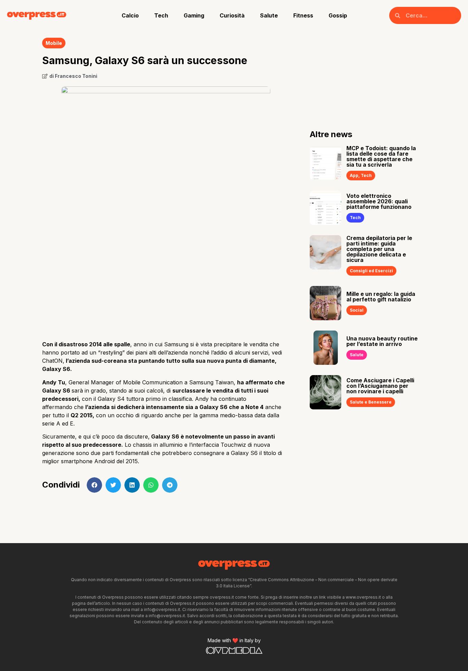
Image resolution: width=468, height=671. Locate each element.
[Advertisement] (165, 280)
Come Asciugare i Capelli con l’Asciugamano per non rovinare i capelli (380, 386)
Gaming (194, 15)
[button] (94, 485)
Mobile (54, 43)
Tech (161, 15)
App (354, 175)
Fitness (303, 15)
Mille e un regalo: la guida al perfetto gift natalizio (380, 296)
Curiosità (232, 15)
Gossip (338, 15)
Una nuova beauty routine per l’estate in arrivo (382, 341)
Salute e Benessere (371, 402)
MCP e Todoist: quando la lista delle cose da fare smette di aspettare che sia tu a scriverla (381, 156)
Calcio (130, 15)
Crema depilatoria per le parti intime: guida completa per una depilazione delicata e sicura (379, 249)
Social (357, 310)
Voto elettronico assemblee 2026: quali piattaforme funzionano (378, 201)
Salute (269, 15)
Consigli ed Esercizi (371, 270)
